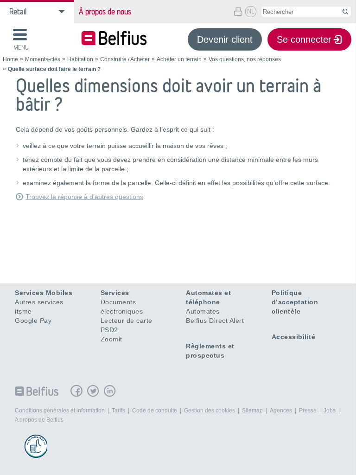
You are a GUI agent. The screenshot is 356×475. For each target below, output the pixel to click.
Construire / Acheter (125, 59)
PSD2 (109, 330)
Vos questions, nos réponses (245, 59)
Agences (281, 410)
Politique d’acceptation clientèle (295, 302)
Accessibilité (294, 336)
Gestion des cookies (209, 410)
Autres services (39, 302)
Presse (308, 410)
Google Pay (33, 320)
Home (10, 59)
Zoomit (111, 339)
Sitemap (252, 410)
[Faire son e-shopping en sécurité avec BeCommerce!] (35, 446)
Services (115, 292)
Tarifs (118, 410)
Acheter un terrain (179, 59)
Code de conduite (154, 410)
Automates (203, 311)
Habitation (80, 59)
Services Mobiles (43, 292)
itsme (23, 311)
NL (250, 11)
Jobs (330, 410)
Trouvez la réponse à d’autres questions (84, 196)
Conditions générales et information (60, 410)
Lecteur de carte (127, 320)
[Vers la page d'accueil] (114, 39)
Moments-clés (42, 59)
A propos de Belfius (39, 420)
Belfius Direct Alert (215, 320)
